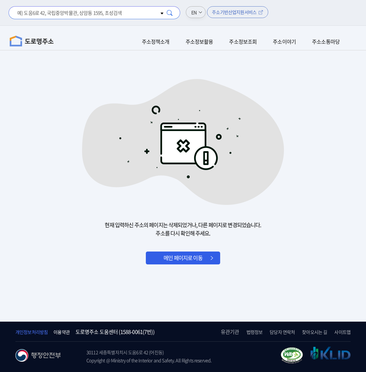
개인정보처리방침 (31, 332)
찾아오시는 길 (314, 332)
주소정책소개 (156, 41)
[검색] (170, 13)
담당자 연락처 (282, 332)
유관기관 (230, 332)
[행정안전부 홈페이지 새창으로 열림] (38, 359)
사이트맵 (342, 332)
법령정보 (254, 332)
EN (194, 12)
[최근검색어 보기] (161, 13)
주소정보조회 (243, 41)
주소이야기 (284, 41)
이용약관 (61, 332)
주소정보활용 (199, 41)
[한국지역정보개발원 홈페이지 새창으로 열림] (331, 356)
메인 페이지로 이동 (183, 258)
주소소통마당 (326, 41)
